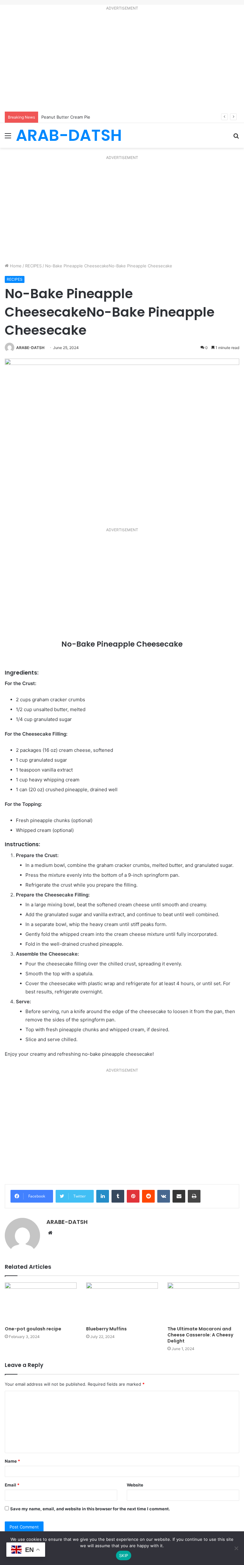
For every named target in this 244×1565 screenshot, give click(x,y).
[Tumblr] (118, 1196)
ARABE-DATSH (30, 347)
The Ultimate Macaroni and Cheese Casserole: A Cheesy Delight (200, 1335)
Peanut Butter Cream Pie (65, 117)
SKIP (123, 1555)
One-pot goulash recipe (33, 1329)
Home (15, 265)
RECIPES (33, 265)
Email (12, 1484)
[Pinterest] (133, 1196)
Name (12, 1461)
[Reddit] (148, 1196)
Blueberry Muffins (106, 1329)
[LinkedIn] (102, 1196)
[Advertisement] (122, 62)
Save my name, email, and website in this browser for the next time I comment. (90, 1508)
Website (135, 1484)
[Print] (194, 1196)
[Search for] (236, 138)
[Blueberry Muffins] (122, 1302)
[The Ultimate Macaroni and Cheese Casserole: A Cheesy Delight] (203, 1302)
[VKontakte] (163, 1196)
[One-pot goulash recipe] (41, 1302)
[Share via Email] (179, 1196)
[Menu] (8, 138)
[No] (236, 1548)
